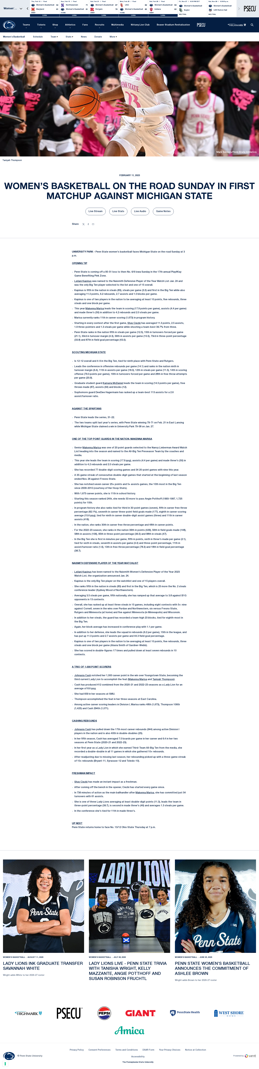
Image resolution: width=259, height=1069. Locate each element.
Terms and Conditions (126, 1050)
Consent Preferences (99, 1050)
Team (53, 37)
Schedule (38, 37)
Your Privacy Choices (169, 1050)
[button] (27, 8)
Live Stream (97, 212)
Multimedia (117, 25)
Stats (68, 37)
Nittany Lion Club (140, 25)
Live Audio (141, 212)
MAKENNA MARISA (141, 439)
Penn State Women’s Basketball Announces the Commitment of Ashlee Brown (212, 969)
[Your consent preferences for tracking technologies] (5, 1064)
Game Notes (165, 212)
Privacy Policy (77, 1050)
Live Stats (119, 212)
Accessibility (137, 1057)
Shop (55, 25)
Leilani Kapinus (83, 281)
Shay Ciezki (134, 323)
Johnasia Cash (82, 676)
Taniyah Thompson (163, 679)
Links (44, 15)
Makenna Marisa (94, 309)
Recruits (99, 25)
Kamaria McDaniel (113, 383)
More (112, 37)
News (84, 37)
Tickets (41, 25)
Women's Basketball (14, 957)
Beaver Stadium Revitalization (173, 25)
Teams (26, 25)
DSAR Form (148, 1050)
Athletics (70, 25)
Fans (85, 25)
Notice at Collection (195, 1050)
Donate (98, 37)
